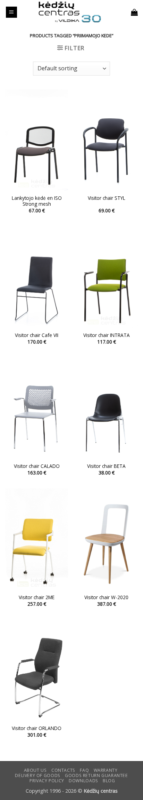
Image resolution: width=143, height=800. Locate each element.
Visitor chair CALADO (37, 466)
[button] (11, 12)
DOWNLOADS (83, 781)
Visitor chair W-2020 (106, 597)
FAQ (84, 770)
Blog (109, 781)
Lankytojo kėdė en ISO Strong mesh (37, 201)
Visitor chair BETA (106, 466)
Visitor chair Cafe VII (36, 335)
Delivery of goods (37, 775)
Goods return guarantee (96, 775)
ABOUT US (35, 770)
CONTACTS (63, 770)
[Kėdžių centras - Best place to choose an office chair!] (70, 12)
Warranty (106, 770)
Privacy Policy (47, 781)
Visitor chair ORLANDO (36, 728)
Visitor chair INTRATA (106, 335)
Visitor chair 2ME (36, 597)
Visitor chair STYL (106, 198)
